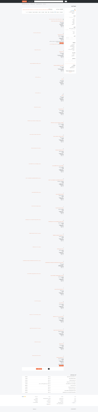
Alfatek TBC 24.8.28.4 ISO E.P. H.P (58, 330)
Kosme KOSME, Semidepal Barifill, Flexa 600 (57, 275)
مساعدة (75, 399)
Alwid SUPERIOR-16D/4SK (60, 194)
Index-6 (62, 95)
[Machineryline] (72, 1)
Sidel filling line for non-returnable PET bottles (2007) (56, 221)
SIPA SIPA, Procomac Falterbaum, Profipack (57, 122)
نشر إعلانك (61, 365)
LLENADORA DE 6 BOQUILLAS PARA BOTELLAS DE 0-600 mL (54, 262)
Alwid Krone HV (61, 343)
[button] (63, 26)
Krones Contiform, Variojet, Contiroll (58, 136)
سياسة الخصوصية (61, 399)
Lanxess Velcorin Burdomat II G (59, 289)
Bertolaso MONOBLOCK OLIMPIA (59, 65)
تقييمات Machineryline (60, 402)
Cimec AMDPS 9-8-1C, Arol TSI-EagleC (58, 165)
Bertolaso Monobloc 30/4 (60, 357)
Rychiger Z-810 (61, 51)
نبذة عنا (75, 398)
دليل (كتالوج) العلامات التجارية (60, 403)
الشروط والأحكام (61, 398)
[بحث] (62, 1)
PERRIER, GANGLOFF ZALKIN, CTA (58, 235)
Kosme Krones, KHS (61, 34)
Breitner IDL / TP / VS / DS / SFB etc (58, 316)
